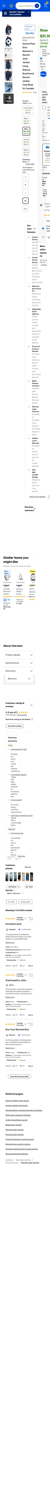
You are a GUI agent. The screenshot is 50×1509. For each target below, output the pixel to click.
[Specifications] (31, 663)
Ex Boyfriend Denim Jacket (17, 1120)
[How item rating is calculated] (32, 719)
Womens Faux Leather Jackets (18, 1144)
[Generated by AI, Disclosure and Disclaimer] (16, 859)
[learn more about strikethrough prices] (47, 40)
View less (21, 856)
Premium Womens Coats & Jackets (20, 1139)
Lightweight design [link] (19, 774)
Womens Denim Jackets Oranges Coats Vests (24, 1110)
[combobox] (28, 5)
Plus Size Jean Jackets (15, 1134)
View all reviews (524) (19, 1076)
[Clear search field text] (33, 5)
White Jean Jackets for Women (18, 1115)
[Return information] (41, 69)
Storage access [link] (17, 833)
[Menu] (4, 6)
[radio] (27, 110)
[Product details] (31, 655)
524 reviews (22, 715)
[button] (28, 169)
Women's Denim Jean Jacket (17, 1100)
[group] (34, 92)
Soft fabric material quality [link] (22, 815)
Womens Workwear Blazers (17, 1154)
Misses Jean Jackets (14, 1125)
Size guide (30, 164)
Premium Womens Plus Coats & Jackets (22, 1149)
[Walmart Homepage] (11, 6)
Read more (10, 942)
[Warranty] (29, 678)
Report (30, 966)
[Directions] (31, 671)
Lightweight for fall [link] (19, 749)
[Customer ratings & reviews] (31, 704)
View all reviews (15, 726)
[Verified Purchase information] (25, 919)
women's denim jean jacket (17, 1105)
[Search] (37, 6)
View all (28, 867)
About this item (12, 645)
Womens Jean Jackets (15, 1130)
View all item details (37, 496)
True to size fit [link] (16, 800)
